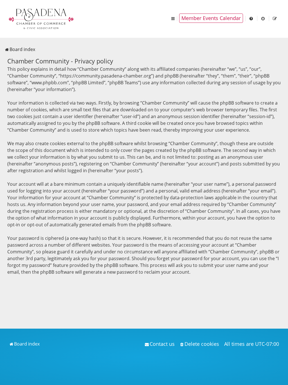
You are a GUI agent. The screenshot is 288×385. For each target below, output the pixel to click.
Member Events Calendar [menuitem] (211, 18)
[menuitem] (251, 18)
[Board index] (41, 18)
